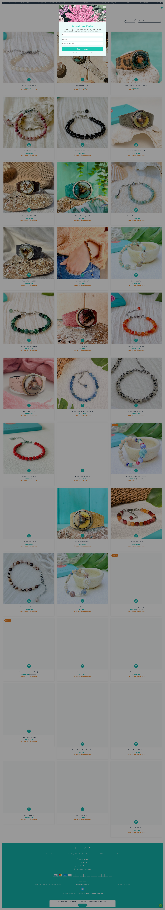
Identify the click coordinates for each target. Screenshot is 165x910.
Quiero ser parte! (82, 49)
